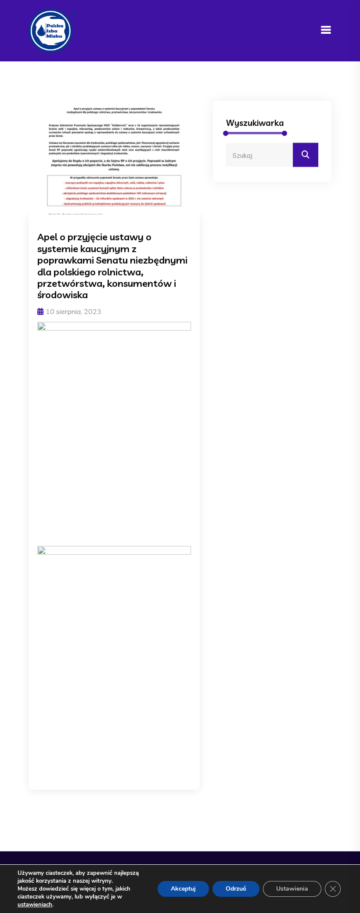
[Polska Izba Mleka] (52, 30)
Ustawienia (292, 888)
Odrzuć (236, 888)
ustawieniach (35, 905)
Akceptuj (183, 888)
